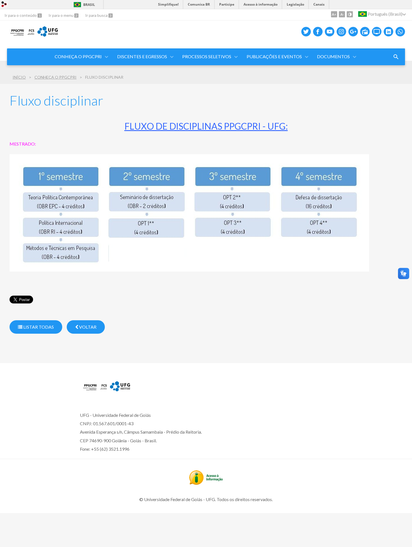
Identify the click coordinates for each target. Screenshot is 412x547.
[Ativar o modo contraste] (350, 14)
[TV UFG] (376, 31)
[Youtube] (329, 31)
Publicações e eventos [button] (274, 56)
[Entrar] (4, 5)
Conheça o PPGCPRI (78, 56)
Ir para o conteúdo (21, 15)
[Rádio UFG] (365, 31)
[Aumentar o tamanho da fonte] (334, 14)
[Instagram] (341, 31)
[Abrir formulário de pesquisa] (396, 56)
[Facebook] (318, 31)
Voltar (87, 326)
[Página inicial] (106, 391)
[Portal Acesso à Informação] (206, 483)
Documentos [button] (333, 56)
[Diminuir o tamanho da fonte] (342, 14)
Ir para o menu (61, 15)
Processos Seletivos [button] (206, 56)
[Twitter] (306, 31)
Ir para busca (96, 15)
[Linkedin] (388, 31)
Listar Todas (38, 326)
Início (19, 77)
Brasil (89, 4)
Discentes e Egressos (142, 56)
